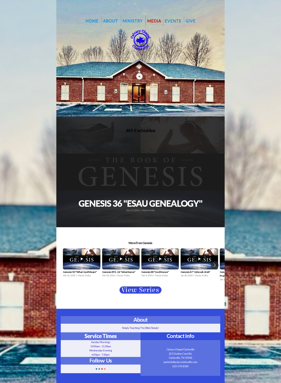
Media (154, 20)
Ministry (133, 20)
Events (173, 20)
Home (92, 20)
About (111, 20)
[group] (81, 263)
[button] (215, 265)
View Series (140, 290)
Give (190, 20)
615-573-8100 (180, 366)
